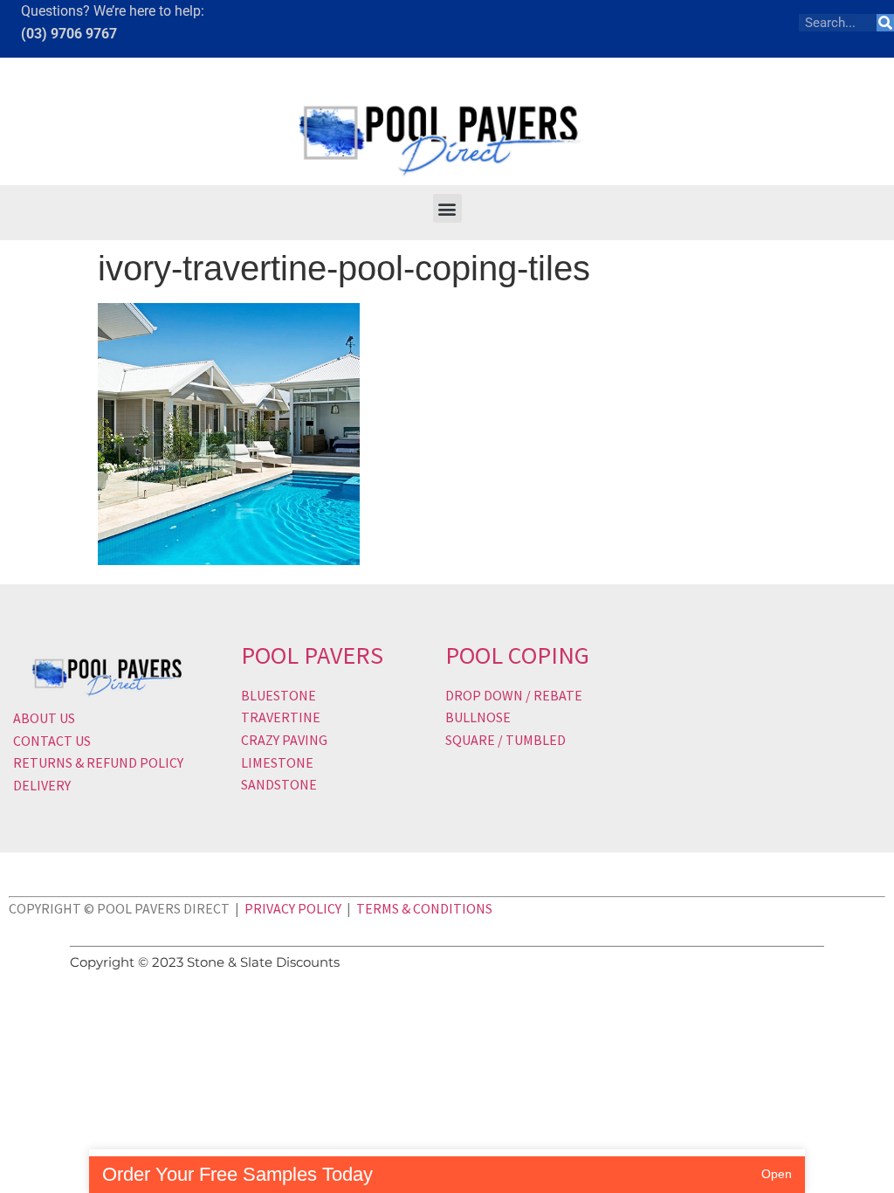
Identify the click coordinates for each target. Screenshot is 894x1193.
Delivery (42, 785)
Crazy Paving (284, 739)
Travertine (280, 717)
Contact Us (52, 740)
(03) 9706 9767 (69, 33)
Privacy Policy (292, 908)
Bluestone (278, 695)
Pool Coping (517, 655)
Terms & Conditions (424, 908)
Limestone (277, 762)
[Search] (885, 22)
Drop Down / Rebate (513, 695)
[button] (447, 208)
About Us (44, 718)
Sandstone (279, 784)
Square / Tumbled (505, 739)
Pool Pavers (312, 655)
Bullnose (478, 717)
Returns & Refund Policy (98, 762)
